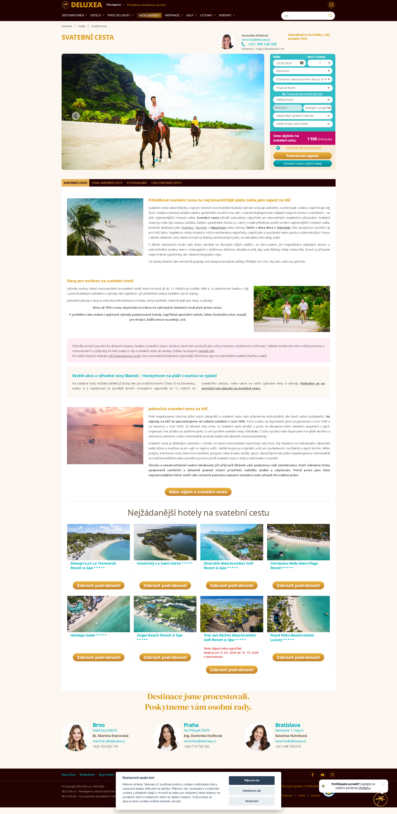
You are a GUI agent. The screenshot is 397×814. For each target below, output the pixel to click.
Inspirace (172, 15)
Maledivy (187, 227)
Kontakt (225, 15)
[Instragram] (332, 775)
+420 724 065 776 (105, 746)
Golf (190, 15)
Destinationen (73, 15)
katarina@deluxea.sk (290, 741)
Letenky (206, 15)
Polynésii (284, 227)
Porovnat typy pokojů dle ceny (305, 94)
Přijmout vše (251, 780)
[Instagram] (331, 4)
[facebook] (313, 775)
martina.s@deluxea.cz (109, 741)
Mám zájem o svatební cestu (198, 492)
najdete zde (206, 351)
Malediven (87, 774)
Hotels (95, 15)
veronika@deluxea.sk (256, 39)
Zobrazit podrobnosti (98, 585)
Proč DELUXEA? (119, 15)
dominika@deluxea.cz (200, 741)
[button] (302, 71)
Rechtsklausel (284, 795)
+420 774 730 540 (196, 746)
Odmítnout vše (252, 790)
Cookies (315, 795)
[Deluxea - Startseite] (82, 4)
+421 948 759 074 (288, 746)
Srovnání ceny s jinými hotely (302, 163)
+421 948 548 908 (262, 44)
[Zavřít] (384, 780)
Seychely (201, 227)
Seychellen (107, 774)
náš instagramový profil (124, 356)
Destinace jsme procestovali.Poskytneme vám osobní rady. (198, 701)
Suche (301, 795)
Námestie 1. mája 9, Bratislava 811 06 (263, 49)
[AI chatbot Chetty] (380, 799)
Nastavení (251, 801)
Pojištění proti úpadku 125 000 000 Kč (298, 786)
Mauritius (69, 774)
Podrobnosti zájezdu (302, 156)
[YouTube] (322, 775)
